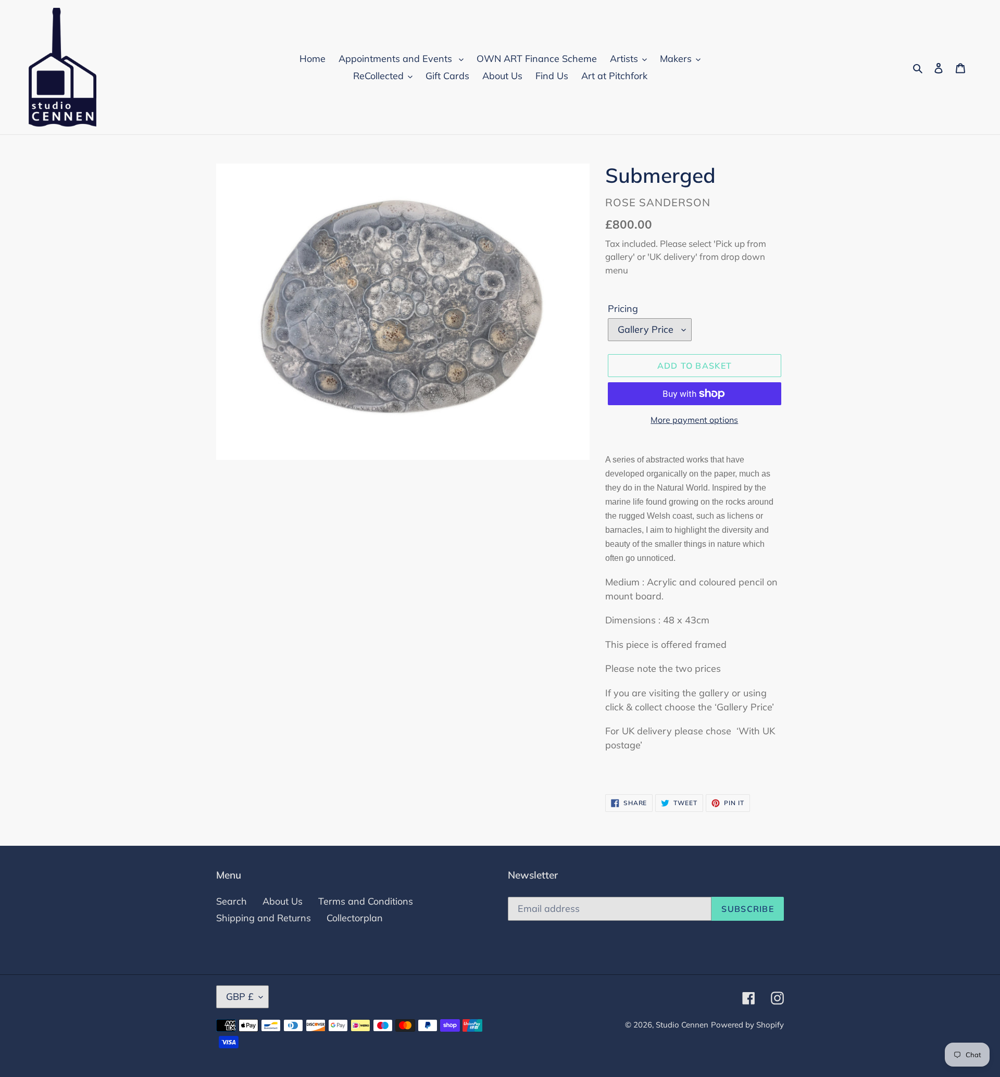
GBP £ (240, 997)
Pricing (623, 309)
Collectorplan (355, 918)
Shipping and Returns (263, 918)
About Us (282, 901)
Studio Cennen (682, 1025)
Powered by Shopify (747, 1025)
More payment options (694, 420)
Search (231, 901)
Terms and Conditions (365, 901)
